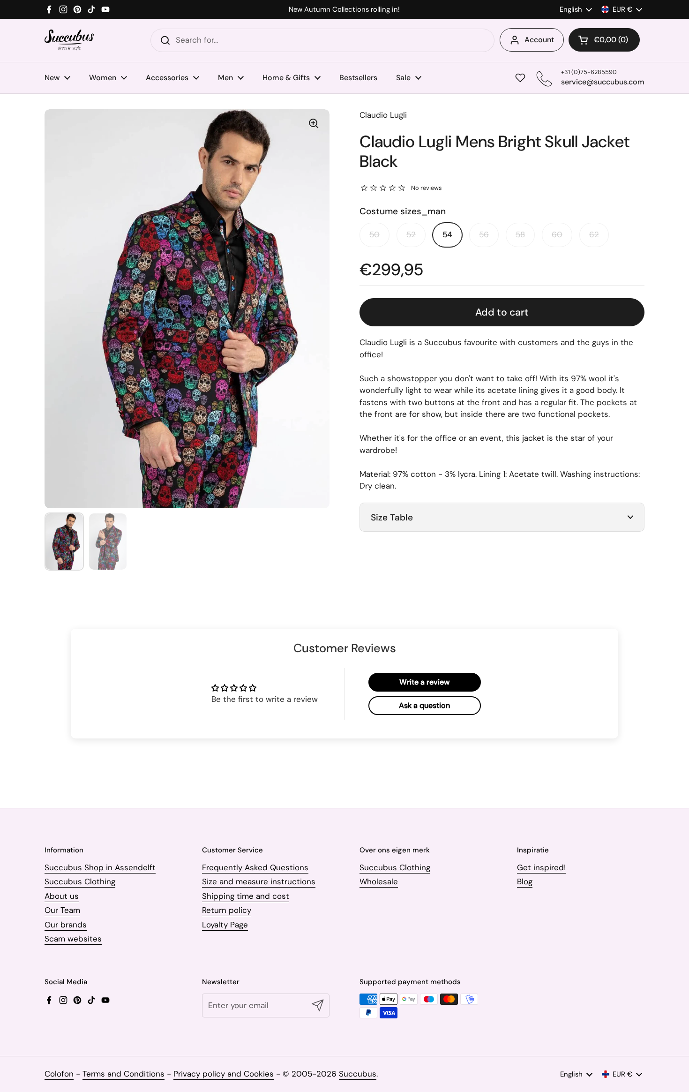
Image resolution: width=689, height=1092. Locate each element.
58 (520, 234)
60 (557, 234)
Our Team (62, 910)
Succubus (357, 1074)
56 (484, 234)
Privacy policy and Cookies (223, 1074)
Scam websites (73, 939)
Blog (524, 881)
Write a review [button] (424, 682)
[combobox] (322, 40)
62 (594, 234)
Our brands (66, 924)
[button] (604, 40)
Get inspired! (541, 867)
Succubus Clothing (80, 881)
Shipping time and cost (245, 896)
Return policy (226, 910)
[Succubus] (69, 40)
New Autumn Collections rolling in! (344, 9)
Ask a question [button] (424, 705)
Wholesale (378, 881)
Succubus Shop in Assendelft (100, 867)
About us (62, 896)
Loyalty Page (225, 924)
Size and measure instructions (258, 881)
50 (374, 234)
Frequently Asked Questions (255, 867)
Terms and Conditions (123, 1074)
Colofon (59, 1074)
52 (411, 234)
